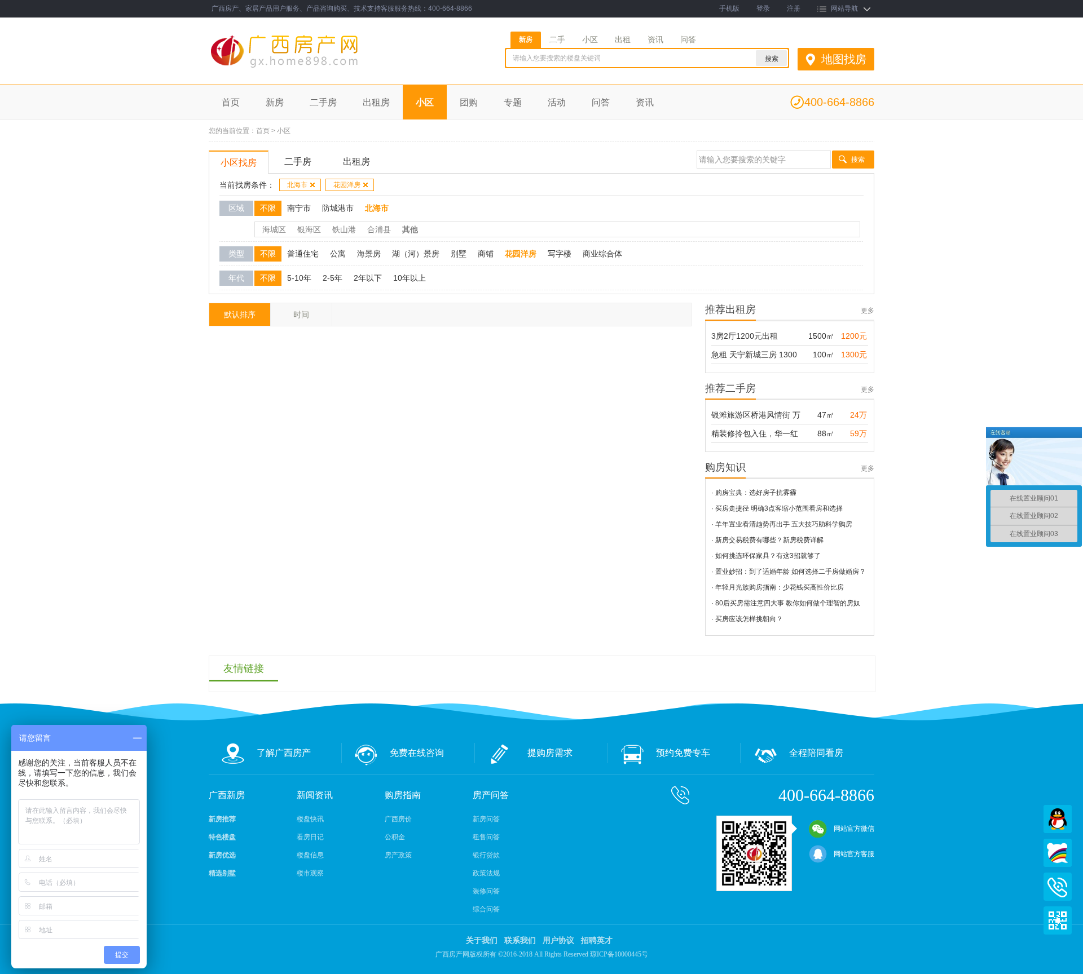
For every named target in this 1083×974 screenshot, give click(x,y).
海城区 (274, 229)
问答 (688, 39)
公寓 (338, 253)
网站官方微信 (854, 829)
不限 (268, 207)
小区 (590, 39)
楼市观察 (310, 873)
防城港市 (338, 207)
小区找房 (239, 162)
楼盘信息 (310, 855)
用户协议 (558, 940)
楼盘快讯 (310, 819)
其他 (410, 229)
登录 (763, 8)
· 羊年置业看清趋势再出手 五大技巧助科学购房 (781, 524)
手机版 (729, 8)
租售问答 (486, 837)
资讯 (655, 39)
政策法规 (486, 873)
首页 (231, 102)
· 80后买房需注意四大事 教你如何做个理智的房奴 (785, 603)
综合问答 (486, 909)
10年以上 (409, 277)
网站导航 (844, 8)
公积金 (395, 837)
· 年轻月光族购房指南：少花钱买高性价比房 (777, 587)
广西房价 (398, 819)
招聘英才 (597, 940)
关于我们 (482, 940)
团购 (469, 102)
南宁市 (299, 207)
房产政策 (398, 855)
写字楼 (559, 253)
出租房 (376, 102)
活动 (557, 102)
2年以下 (368, 277)
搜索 (858, 159)
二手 (557, 39)
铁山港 (344, 229)
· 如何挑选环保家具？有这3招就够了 (766, 556)
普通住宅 (303, 253)
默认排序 (240, 314)
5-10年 (299, 277)
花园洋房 (346, 185)
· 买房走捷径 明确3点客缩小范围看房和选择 (777, 508)
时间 (301, 314)
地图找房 (843, 59)
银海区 (309, 229)
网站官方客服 (854, 854)
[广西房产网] (315, 68)
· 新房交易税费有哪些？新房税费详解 (767, 540)
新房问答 (486, 819)
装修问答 (486, 891)
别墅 (458, 253)
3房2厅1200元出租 (744, 335)
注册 (793, 8)
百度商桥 (1058, 853)
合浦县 (379, 229)
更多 (867, 311)
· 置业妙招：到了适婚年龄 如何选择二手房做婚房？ (788, 571)
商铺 (486, 253)
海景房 (369, 253)
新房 (525, 39)
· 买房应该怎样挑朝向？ (747, 619)
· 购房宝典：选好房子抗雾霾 (753, 493)
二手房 (323, 102)
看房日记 (310, 837)
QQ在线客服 (1058, 819)
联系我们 (520, 940)
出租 (623, 39)
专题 (513, 102)
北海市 (297, 185)
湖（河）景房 (415, 253)
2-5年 (332, 277)
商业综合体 (602, 253)
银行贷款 (486, 855)
